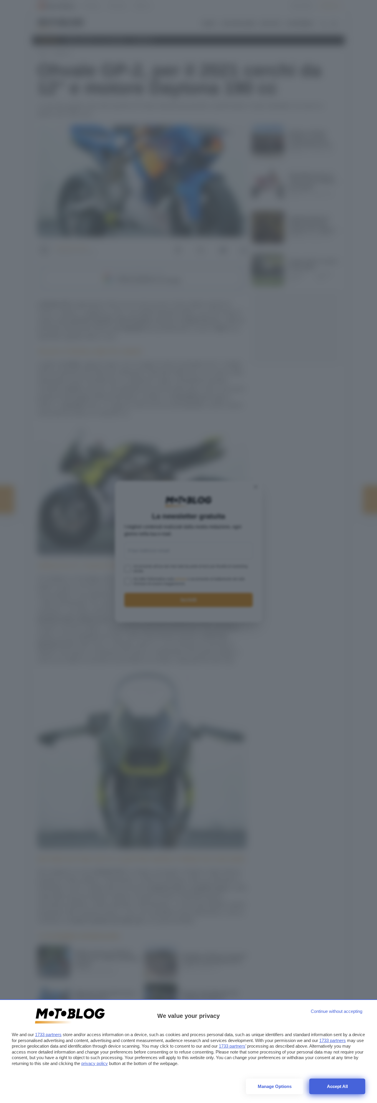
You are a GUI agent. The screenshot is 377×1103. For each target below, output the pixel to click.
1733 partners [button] (48, 1034)
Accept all (337, 1086)
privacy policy (94, 1063)
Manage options (275, 1086)
